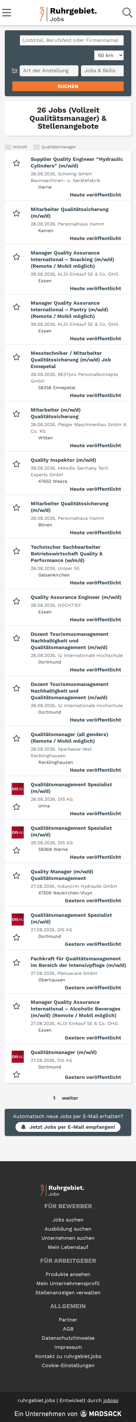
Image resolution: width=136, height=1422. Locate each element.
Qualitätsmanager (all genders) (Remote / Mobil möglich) (69, 737)
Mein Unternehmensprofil (68, 1283)
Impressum (68, 1347)
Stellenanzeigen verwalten (68, 1293)
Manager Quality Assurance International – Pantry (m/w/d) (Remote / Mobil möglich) (69, 309)
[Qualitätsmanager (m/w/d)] (18, 1057)
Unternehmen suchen (68, 1238)
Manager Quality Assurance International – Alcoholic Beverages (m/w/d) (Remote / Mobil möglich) (76, 1008)
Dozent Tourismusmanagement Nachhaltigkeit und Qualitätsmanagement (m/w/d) (69, 640)
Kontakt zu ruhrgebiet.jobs (68, 1356)
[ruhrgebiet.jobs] (67, 13)
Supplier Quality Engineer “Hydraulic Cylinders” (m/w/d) (77, 162)
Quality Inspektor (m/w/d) (63, 460)
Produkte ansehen (68, 1274)
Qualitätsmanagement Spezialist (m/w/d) (71, 787)
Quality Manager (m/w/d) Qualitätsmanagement (62, 875)
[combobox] (72, 40)
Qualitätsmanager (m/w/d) (64, 1052)
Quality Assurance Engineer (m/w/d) (76, 597)
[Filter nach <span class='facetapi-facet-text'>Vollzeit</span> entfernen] (8, 147)
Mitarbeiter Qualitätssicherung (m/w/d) (69, 212)
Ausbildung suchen (68, 1229)
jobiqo (111, 1400)
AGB (68, 1329)
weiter (70, 1098)
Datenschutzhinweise (68, 1338)
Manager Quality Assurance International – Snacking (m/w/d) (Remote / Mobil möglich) (72, 259)
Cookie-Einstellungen (68, 1365)
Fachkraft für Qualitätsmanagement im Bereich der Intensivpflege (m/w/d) (78, 962)
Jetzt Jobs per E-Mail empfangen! (72, 1127)
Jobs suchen (68, 1220)
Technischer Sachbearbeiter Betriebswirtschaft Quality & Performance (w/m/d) (66, 553)
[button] (16, 70)
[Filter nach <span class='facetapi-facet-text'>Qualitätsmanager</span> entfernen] (36, 147)
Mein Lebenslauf (68, 1247)
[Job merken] (18, 162)
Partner (68, 1320)
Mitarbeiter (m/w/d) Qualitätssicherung (56, 413)
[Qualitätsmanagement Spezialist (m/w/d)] (18, 789)
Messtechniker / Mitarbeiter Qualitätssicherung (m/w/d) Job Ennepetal (71, 359)
